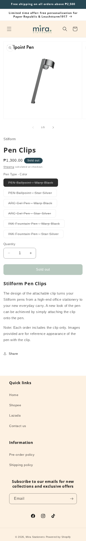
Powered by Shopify (58, 537)
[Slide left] (33, 127)
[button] (9, 29)
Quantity (9, 244)
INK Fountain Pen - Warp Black (36, 225)
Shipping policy (21, 465)
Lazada (15, 415)
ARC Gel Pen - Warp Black (32, 204)
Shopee (15, 405)
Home (13, 395)
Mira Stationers (35, 537)
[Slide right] (53, 127)
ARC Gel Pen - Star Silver (32, 214)
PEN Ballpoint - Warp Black (33, 184)
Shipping (8, 167)
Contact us (17, 426)
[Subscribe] (72, 498)
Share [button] (13, 353)
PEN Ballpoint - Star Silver (32, 194)
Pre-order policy (22, 454)
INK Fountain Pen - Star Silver (36, 235)
